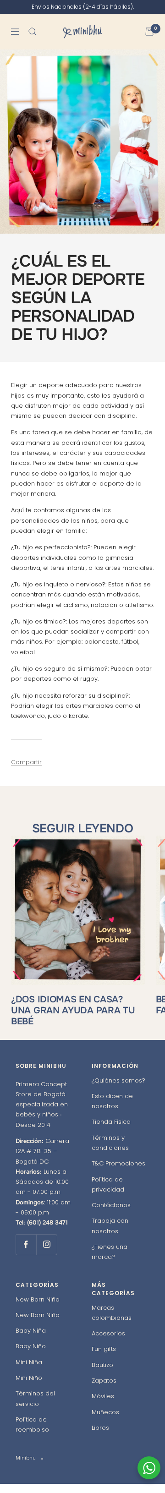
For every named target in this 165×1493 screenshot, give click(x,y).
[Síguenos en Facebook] (26, 1253)
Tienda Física (111, 1131)
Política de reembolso (32, 1433)
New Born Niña (38, 1308)
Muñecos (105, 1421)
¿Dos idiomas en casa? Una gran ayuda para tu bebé (73, 1019)
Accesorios (108, 1342)
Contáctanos (111, 1214)
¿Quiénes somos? (118, 1089)
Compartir (26, 771)
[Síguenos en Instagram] (46, 1253)
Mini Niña (29, 1371)
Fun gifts (104, 1358)
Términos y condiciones (110, 1152)
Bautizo (102, 1374)
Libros (100, 1437)
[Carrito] (149, 41)
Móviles (103, 1405)
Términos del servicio (35, 1408)
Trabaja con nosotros (110, 1235)
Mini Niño (29, 1387)
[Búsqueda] (32, 41)
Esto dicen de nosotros (112, 1110)
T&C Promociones (118, 1173)
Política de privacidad (108, 1193)
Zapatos (104, 1389)
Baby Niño (31, 1355)
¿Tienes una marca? (109, 1261)
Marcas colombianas (112, 1322)
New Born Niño (38, 1324)
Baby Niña (31, 1339)
